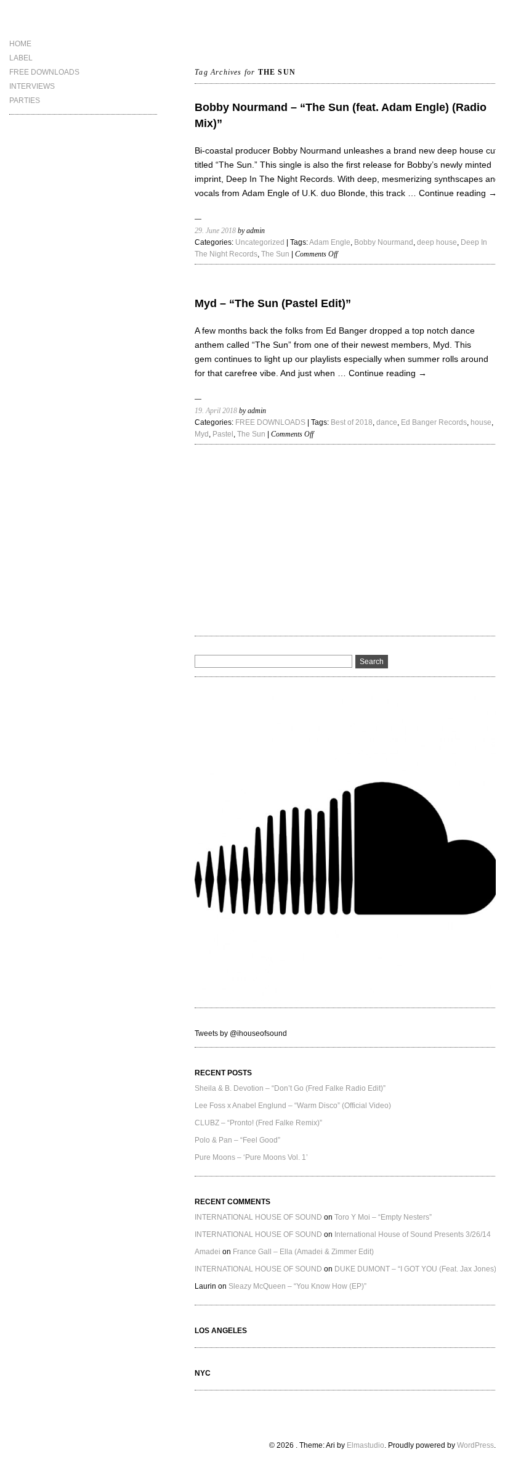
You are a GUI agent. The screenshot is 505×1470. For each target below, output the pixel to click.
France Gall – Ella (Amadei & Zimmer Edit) (303, 1251)
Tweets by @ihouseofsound (241, 1033)
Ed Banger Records (434, 422)
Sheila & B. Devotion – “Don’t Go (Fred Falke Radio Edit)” (290, 1088)
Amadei (207, 1251)
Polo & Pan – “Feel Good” (237, 1140)
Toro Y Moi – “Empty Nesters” (383, 1217)
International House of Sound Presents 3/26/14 (412, 1234)
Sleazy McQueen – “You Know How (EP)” (297, 1286)
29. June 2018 (215, 230)
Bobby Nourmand (383, 242)
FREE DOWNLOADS (44, 72)
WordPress (475, 1445)
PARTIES (24, 100)
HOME (20, 43)
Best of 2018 (352, 422)
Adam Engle (329, 242)
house (481, 422)
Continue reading (458, 193)
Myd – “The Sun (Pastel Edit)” (273, 303)
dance (386, 422)
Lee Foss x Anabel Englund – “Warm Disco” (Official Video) (293, 1105)
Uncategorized (260, 242)
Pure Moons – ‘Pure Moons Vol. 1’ (251, 1157)
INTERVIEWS (32, 86)
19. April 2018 (216, 410)
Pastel (222, 434)
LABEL (21, 58)
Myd (202, 434)
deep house (437, 242)
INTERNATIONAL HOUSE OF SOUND (258, 1217)
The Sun (275, 254)
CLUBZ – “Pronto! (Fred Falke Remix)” (258, 1123)
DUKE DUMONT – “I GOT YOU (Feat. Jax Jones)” (416, 1269)
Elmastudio (365, 1445)
